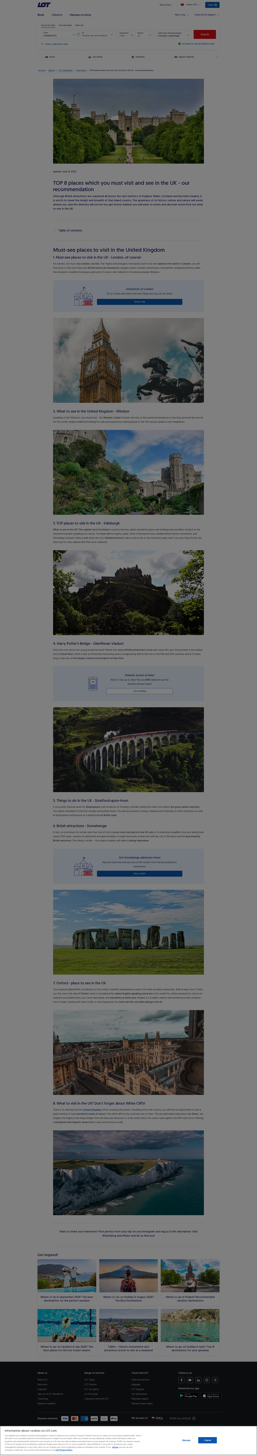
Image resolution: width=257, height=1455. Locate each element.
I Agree (207, 1440)
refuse (115, 1447)
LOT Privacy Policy (63, 1450)
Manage (186, 1440)
